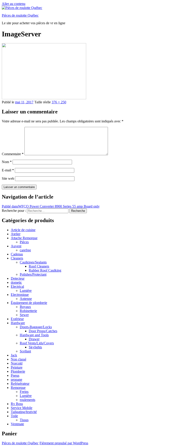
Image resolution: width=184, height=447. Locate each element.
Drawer (34, 339)
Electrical (17, 286)
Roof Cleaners (39, 266)
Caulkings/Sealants (33, 262)
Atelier (15, 234)
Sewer (24, 315)
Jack (14, 355)
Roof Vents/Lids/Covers (37, 343)
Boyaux (25, 307)
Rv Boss (17, 404)
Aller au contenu (13, 4)
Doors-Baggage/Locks (36, 327)
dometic (16, 282)
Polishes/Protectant (33, 274)
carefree (25, 250)
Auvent (16, 246)
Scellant (25, 351)
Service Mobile (21, 408)
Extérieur (17, 319)
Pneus (15, 375)
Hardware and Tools (34, 335)
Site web (8, 178)
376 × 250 (59, 102)
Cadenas (17, 254)
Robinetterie (28, 311)
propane (16, 379)
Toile (14, 416)
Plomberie (18, 371)
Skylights (35, 347)
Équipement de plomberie (29, 303)
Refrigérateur (20, 383)
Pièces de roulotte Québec (20, 15)
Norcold (16, 363)
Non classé (18, 359)
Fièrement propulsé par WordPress (63, 443)
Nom (7, 162)
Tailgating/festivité (24, 412)
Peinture (16, 367)
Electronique (20, 295)
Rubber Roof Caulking (45, 270)
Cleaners (17, 258)
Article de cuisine (23, 230)
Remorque (18, 387)
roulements (27, 400)
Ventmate (17, 424)
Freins (24, 392)
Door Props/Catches (43, 331)
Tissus (24, 420)
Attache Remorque (24, 238)
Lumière (26, 290)
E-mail (8, 170)
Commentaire (13, 154)
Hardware (18, 323)
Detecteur (17, 278)
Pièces (24, 242)
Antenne (26, 299)
